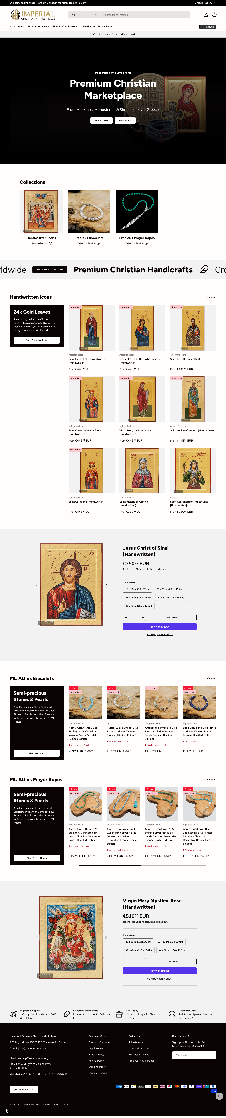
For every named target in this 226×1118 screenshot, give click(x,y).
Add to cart (172, 617)
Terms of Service (97, 1072)
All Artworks (17, 26)
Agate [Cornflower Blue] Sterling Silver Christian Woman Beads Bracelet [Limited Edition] (83, 733)
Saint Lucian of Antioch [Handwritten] (192, 430)
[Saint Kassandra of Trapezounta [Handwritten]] (193, 471)
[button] (214, 14)
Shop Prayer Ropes (37, 858)
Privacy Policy (96, 1054)
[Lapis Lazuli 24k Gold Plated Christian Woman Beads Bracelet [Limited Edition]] (199, 702)
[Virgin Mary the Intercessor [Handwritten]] (142, 399)
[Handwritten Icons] (41, 211)
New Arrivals (101, 120)
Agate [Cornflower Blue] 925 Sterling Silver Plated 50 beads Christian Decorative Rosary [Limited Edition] (122, 836)
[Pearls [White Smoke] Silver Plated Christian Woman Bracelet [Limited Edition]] (123, 702)
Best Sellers (125, 120)
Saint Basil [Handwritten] (185, 358)
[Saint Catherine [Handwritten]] (92, 471)
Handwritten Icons (38, 26)
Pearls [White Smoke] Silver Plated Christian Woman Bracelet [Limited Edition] (123, 731)
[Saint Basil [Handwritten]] (193, 328)
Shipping (140, 569)
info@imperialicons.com (33, 1048)
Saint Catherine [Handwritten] (86, 501)
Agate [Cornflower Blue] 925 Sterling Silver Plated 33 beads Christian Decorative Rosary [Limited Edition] (198, 836)
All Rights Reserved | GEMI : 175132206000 (53, 1104)
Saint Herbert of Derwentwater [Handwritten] (87, 360)
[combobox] (129, 14)
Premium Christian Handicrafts (67, 269)
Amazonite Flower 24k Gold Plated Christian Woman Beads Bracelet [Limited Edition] (161, 733)
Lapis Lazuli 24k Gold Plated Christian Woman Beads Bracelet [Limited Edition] (199, 731)
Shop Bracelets (37, 753)
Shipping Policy (97, 1066)
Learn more (79, 2)
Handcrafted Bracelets (66, 26)
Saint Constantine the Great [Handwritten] (85, 432)
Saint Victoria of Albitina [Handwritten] (133, 503)
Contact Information (99, 1042)
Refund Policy (96, 1060)
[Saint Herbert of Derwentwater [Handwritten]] (92, 328)
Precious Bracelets (89, 238)
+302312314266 (57, 1074)
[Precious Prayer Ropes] (137, 211)
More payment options (160, 634)
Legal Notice (95, 1048)
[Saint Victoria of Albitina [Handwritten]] (142, 471)
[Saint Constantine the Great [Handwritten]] (92, 399)
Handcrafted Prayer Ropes (98, 26)
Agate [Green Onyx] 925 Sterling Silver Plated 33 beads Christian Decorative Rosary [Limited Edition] (160, 834)
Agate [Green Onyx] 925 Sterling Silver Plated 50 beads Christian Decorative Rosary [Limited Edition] (84, 834)
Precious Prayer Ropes (137, 238)
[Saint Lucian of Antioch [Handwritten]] (193, 399)
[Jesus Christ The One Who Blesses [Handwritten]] (142, 328)
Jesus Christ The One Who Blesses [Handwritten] (139, 360)
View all (211, 296)
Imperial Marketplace (25, 1104)
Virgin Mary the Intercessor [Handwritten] (135, 432)
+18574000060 (19, 1067)
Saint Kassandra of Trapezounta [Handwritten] (189, 503)
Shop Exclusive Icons (36, 340)
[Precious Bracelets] (89, 211)
